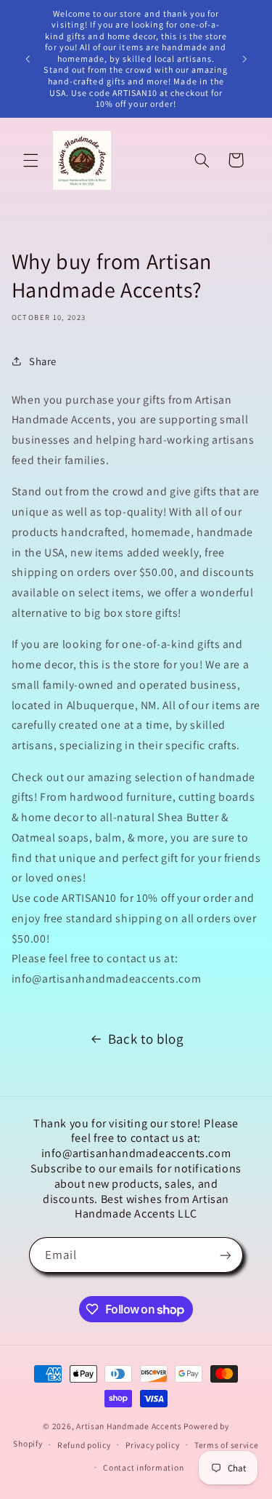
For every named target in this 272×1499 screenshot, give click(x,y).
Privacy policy (152, 1444)
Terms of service (226, 1444)
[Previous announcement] (28, 59)
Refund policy (84, 1444)
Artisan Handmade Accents (130, 1425)
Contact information (143, 1467)
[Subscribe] (225, 1255)
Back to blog (146, 1038)
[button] (30, 160)
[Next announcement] (244, 59)
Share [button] (43, 361)
